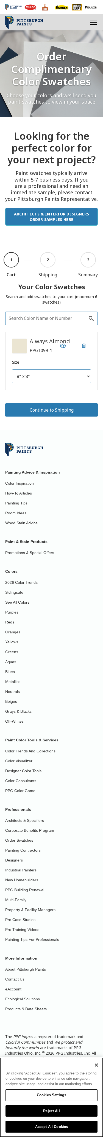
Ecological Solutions (22, 999)
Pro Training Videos (22, 929)
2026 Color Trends (21, 582)
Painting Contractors (23, 850)
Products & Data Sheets (26, 1009)
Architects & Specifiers (24, 820)
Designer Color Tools (23, 771)
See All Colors (17, 602)
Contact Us (14, 979)
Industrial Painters (21, 870)
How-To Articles (18, 493)
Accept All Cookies (51, 1127)
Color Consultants (20, 781)
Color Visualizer (18, 761)
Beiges (11, 701)
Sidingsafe (14, 592)
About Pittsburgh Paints (25, 969)
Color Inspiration (19, 483)
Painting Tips (16, 503)
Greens (11, 652)
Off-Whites (14, 721)
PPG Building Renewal (24, 890)
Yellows (11, 642)
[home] (24, 22)
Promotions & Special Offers (29, 552)
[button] (92, 22)
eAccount (13, 989)
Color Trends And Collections (30, 751)
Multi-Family (15, 900)
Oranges (12, 632)
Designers (14, 860)
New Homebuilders (21, 880)
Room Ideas (15, 513)
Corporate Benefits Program (29, 830)
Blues (10, 671)
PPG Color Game (20, 790)
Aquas (10, 662)
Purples (11, 612)
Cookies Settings (51, 1095)
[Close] (96, 1065)
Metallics (12, 681)
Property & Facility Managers (30, 910)
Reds (9, 622)
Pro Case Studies (20, 919)
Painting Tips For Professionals (32, 939)
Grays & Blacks (18, 711)
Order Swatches (19, 840)
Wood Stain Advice (21, 523)
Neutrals (12, 691)
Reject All (51, 1111)
